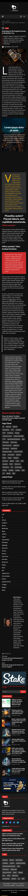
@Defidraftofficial (15, 826)
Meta (4, 458)
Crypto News (5, 539)
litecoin (18, 455)
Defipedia (4, 545)
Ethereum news (7, 451)
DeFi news (14, 442)
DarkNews (22, 890)
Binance (8, 427)
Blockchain (5, 528)
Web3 (3, 590)
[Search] (24, 16)
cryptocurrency (7, 436)
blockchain (6, 430)
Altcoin (4, 520)
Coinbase (10, 433)
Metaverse (5, 562)
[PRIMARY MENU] (21, 16)
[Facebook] (10, 822)
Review (4, 579)
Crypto (6, 28)
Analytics (4, 523)
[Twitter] (3, 822)
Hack (4, 455)
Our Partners (6, 883)
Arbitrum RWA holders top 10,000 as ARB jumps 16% (6, 742)
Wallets (4, 587)
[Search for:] (11, 691)
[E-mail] (5, 652)
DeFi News (5, 542)
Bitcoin (15, 427)
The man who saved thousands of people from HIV (12, 658)
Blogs (3, 531)
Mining (4, 565)
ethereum (14, 448)
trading (11, 470)
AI (3, 427)
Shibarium (6, 467)
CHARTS (4, 534)
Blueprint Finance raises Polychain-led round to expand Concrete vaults (6, 732)
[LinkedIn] (14, 822)
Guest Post (5, 556)
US (3, 473)
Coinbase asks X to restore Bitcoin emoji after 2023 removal (6, 712)
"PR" (3, 514)
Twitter (17, 470)
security (5, 464)
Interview (4, 559)
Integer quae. (12, 299)
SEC (22, 461)
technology (18, 467)
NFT (3, 570)
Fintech (4, 553)
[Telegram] (18, 822)
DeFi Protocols (7, 445)
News (9, 458)
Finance (4, 551)
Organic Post (5, 573)
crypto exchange (18, 436)
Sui (12, 467)
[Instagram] (7, 822)
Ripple (12, 461)
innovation (11, 455)
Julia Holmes (7, 46)
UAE (23, 470)
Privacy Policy (20, 885)
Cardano (18, 430)
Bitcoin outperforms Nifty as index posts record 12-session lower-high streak (6, 722)
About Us (21, 883)
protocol (5, 461)
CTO (4, 439)
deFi (23, 439)
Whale (8, 473)
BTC (12, 430)
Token (5, 470)
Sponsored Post (6, 581)
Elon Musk (6, 448)
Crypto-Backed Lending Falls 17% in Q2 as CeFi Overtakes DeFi (6, 771)
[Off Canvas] (3, 16)
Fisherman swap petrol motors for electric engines (12, 665)
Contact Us (15, 883)
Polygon (16, 458)
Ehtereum (4, 548)
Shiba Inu (17, 464)
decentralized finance (14, 439)
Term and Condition (9, 885)
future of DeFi (18, 451)
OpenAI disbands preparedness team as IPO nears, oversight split (6, 761)
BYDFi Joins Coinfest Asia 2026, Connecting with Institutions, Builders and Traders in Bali (6, 751)
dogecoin (16, 445)
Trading (4, 584)
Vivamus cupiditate (17, 381)
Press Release (6, 576)
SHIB (11, 464)
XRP (14, 473)
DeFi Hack (5, 442)
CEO (4, 433)
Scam (17, 461)
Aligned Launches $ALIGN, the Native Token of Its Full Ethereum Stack (6, 703)
